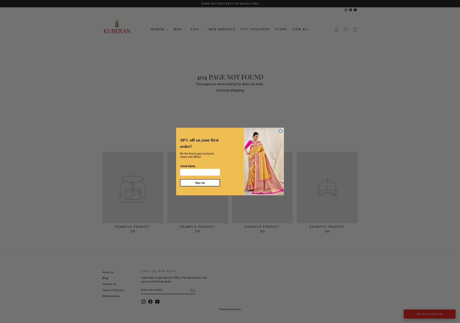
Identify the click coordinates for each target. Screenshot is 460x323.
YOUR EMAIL (188, 166)
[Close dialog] (280, 131)
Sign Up (200, 182)
